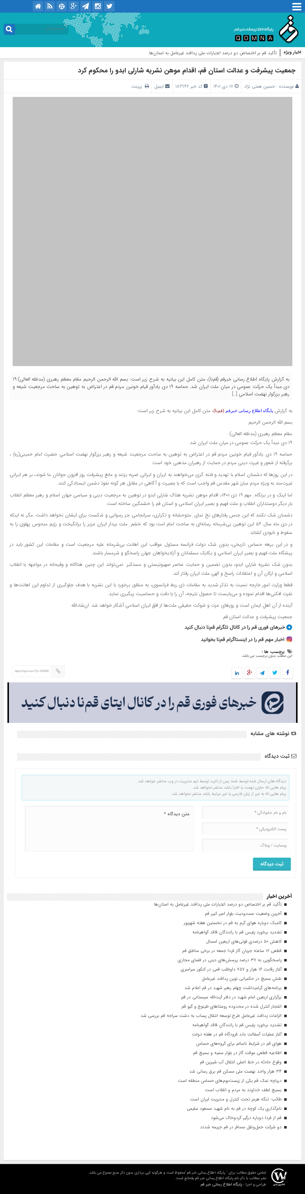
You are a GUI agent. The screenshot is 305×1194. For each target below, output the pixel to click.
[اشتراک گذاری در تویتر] (274, 673)
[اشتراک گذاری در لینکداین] (237, 673)
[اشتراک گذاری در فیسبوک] (287, 673)
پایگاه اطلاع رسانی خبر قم (221, 1184)
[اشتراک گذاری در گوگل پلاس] (249, 673)
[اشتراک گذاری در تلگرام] (262, 673)
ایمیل (159, 86)
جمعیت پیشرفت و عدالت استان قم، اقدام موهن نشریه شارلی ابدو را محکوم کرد (186, 70)
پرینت (138, 86)
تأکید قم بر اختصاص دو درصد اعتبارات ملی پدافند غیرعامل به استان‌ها (213, 52)
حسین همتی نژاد (259, 86)
